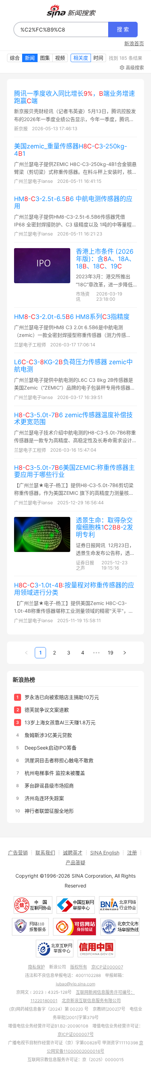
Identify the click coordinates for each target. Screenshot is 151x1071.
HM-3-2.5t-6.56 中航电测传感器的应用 (73, 202)
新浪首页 (134, 43)
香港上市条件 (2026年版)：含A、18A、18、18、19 (105, 259)
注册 (132, 853)
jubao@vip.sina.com (75, 983)
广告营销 (18, 853)
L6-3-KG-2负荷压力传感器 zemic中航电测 (73, 365)
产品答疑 (75, 862)
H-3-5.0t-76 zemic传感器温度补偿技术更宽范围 (73, 418)
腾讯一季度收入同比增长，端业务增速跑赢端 (74, 97)
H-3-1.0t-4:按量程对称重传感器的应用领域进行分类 (74, 588)
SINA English (104, 853)
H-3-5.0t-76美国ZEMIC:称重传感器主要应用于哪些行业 (74, 471)
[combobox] (61, 29)
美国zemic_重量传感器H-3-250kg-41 (70, 149)
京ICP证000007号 (76, 1034)
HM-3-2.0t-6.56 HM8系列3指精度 (72, 316)
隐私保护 (36, 967)
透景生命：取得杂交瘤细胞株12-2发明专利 (104, 527)
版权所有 (78, 967)
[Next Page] (124, 652)
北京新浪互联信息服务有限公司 (91, 1000)
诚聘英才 (73, 853)
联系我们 (45, 853)
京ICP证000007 (107, 967)
